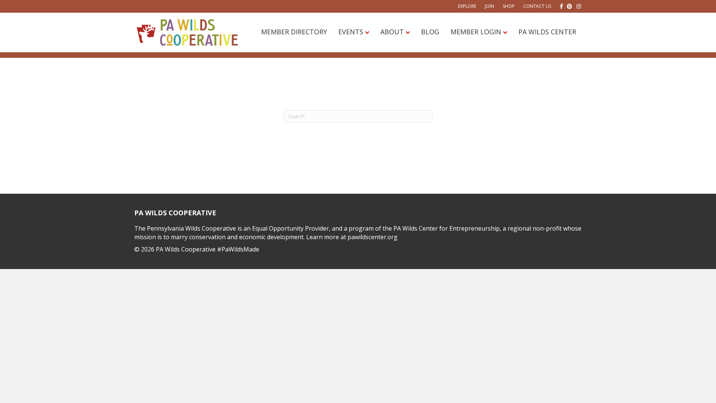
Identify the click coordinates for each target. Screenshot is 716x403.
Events (350, 31)
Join (489, 6)
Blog (430, 31)
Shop (509, 6)
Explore (467, 6)
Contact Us (537, 6)
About (392, 31)
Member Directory (294, 31)
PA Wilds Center (547, 31)
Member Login (475, 31)
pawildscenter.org (373, 237)
